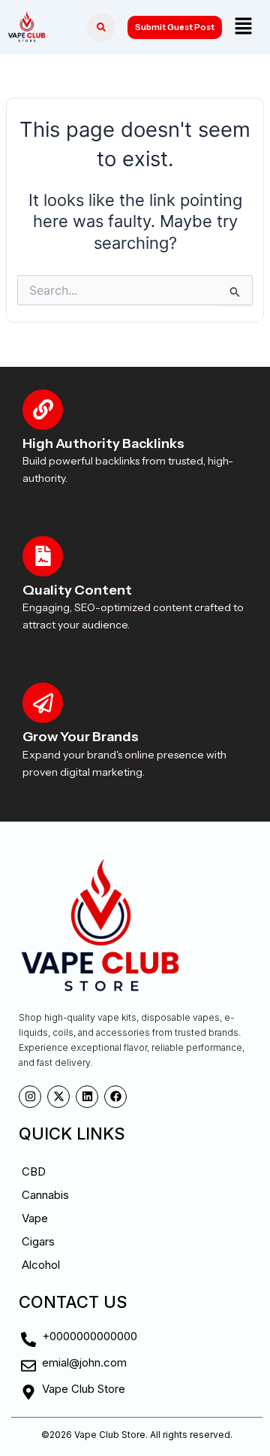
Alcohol (41, 1265)
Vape (35, 1218)
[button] (243, 27)
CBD (34, 1171)
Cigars (38, 1241)
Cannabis (45, 1195)
